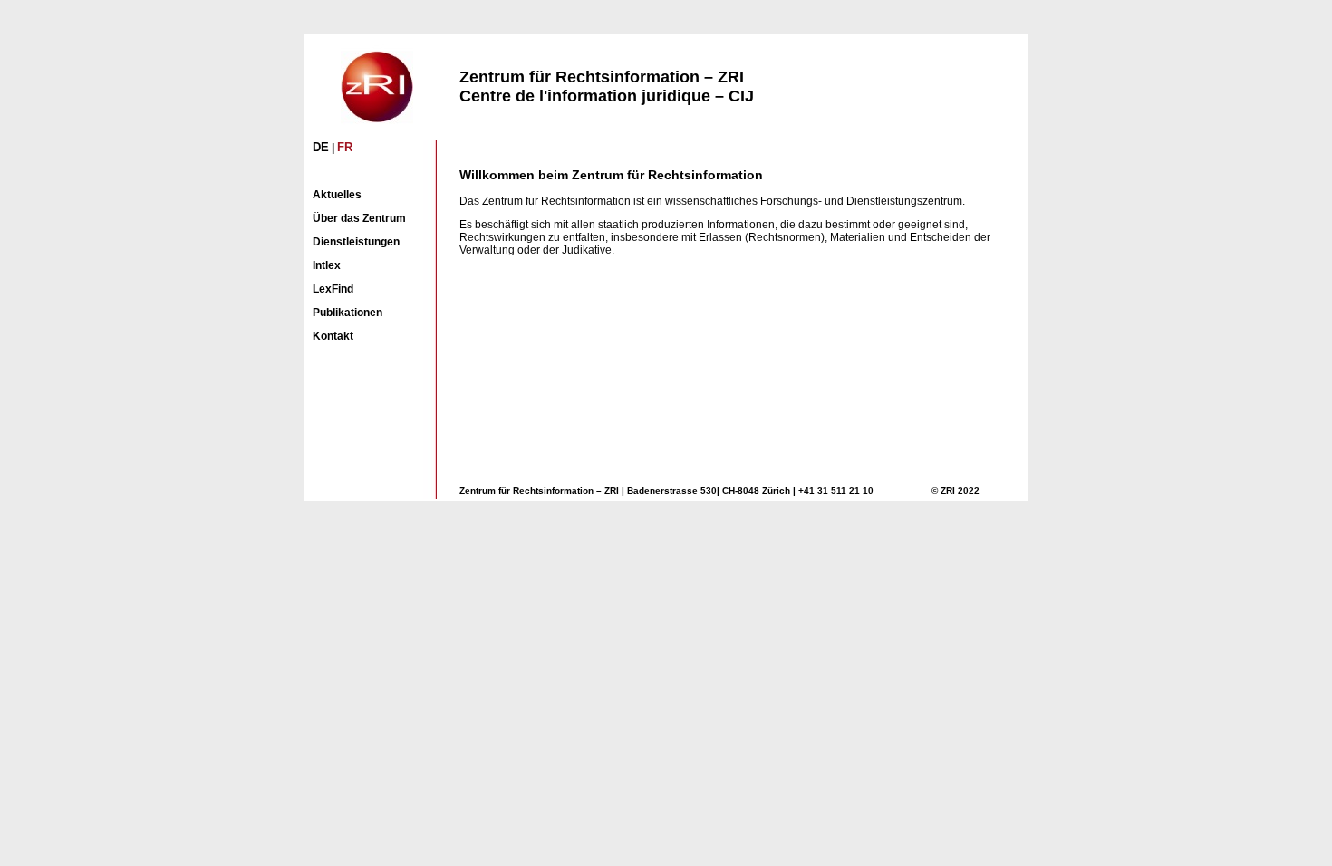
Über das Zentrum (359, 218)
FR (344, 147)
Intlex (327, 265)
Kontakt (333, 336)
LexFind (333, 289)
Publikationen (347, 312)
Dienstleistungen (356, 242)
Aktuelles (337, 194)
